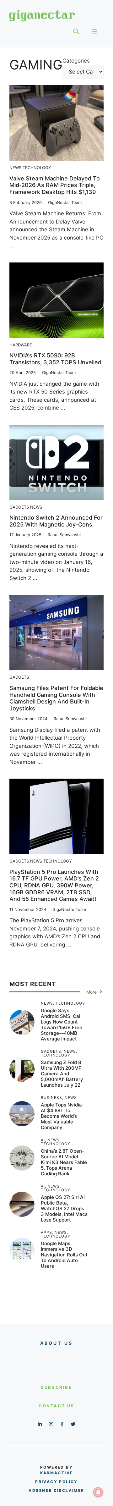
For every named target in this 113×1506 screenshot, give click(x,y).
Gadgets (19, 507)
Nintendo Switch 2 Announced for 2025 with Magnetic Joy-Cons (56, 521)
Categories (76, 61)
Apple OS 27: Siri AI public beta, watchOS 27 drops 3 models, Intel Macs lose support (64, 1208)
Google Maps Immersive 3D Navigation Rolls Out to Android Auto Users (64, 1254)
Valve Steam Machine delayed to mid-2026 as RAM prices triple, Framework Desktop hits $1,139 (54, 185)
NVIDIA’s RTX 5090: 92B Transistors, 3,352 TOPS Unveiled (55, 359)
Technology (37, 167)
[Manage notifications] (98, 1492)
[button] (76, 31)
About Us (56, 1343)
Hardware (20, 344)
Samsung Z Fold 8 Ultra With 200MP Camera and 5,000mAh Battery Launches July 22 (62, 1073)
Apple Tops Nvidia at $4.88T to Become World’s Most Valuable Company (61, 1116)
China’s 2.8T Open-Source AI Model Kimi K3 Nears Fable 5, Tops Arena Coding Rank (64, 1162)
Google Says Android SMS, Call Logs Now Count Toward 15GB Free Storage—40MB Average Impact (61, 1024)
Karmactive (56, 1472)
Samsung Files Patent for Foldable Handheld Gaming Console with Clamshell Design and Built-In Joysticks (56, 698)
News (15, 167)
